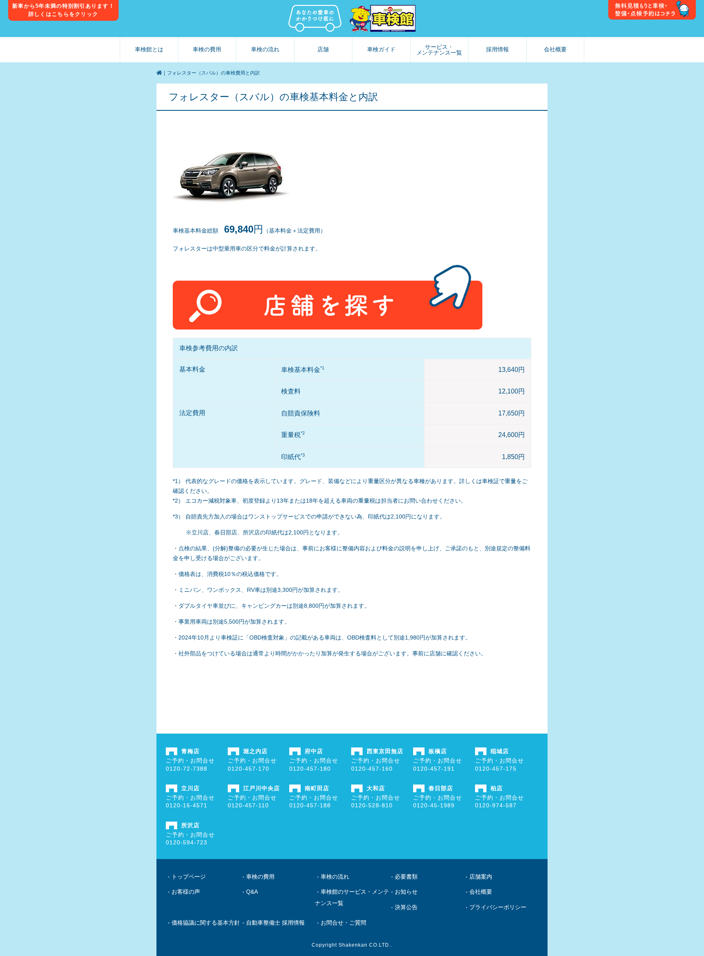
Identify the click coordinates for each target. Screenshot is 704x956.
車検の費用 (207, 49)
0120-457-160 (372, 768)
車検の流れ (265, 49)
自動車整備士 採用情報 (275, 922)
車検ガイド (381, 49)
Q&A (252, 891)
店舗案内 (480, 876)
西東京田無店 (385, 751)
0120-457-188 (310, 805)
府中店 (314, 751)
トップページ (189, 876)
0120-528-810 (372, 805)
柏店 (497, 788)
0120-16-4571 (186, 805)
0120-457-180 (310, 768)
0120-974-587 (496, 805)
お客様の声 (186, 891)
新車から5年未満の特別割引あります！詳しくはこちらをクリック (63, 10)
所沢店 (190, 825)
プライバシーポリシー (497, 907)
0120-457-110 (248, 805)
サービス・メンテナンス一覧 (439, 50)
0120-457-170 (248, 768)
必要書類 (406, 876)
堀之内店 (255, 751)
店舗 (323, 49)
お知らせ (406, 891)
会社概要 (555, 49)
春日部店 (441, 788)
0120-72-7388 (186, 768)
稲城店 (500, 751)
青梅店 (190, 751)
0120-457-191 (434, 768)
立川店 (190, 788)
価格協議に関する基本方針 (206, 922)
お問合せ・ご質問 (343, 922)
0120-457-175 (496, 768)
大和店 (376, 788)
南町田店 (317, 788)
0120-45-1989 (434, 805)
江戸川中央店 (261, 788)
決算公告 (406, 907)
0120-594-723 (186, 842)
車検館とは (149, 49)
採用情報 (497, 49)
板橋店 (438, 751)
